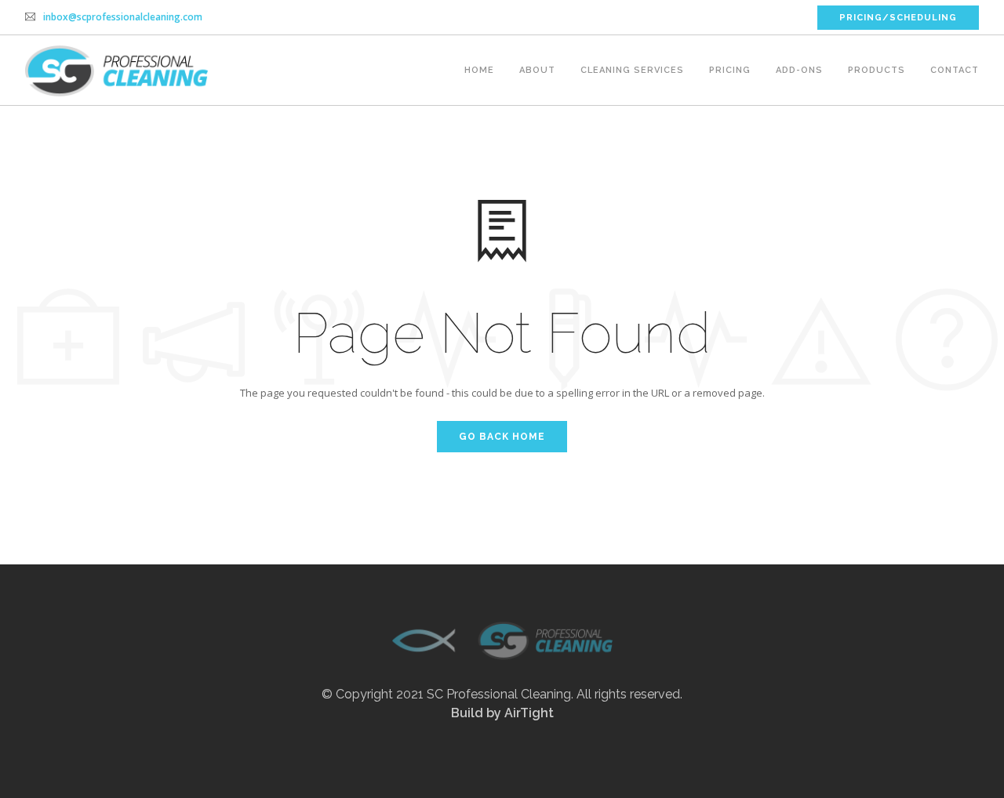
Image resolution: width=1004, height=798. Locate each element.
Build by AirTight (502, 713)
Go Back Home (502, 436)
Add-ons (799, 70)
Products (876, 70)
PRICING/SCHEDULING (898, 18)
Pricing (730, 70)
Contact (954, 70)
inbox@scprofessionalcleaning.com (122, 17)
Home (479, 70)
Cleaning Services (632, 70)
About (537, 70)
